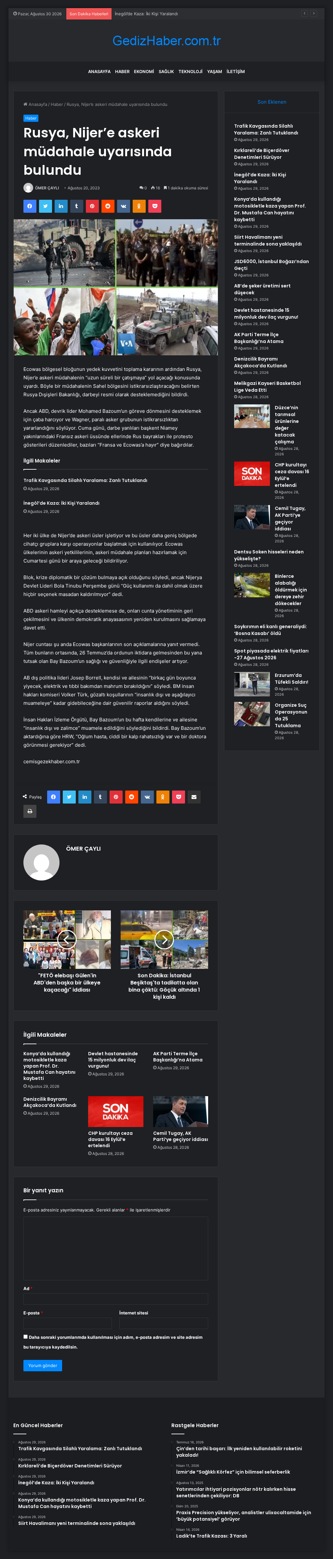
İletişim (236, 71)
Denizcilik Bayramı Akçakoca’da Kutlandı (49, 1102)
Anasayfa (99, 71)
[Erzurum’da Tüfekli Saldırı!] (252, 684)
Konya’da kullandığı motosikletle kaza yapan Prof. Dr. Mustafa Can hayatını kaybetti (49, 1066)
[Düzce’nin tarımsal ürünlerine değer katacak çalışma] (252, 416)
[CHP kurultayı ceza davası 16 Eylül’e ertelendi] (115, 1111)
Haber (122, 71)
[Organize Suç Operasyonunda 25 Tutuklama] (252, 714)
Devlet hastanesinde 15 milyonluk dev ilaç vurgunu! (113, 1059)
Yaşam (214, 71)
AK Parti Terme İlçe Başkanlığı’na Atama (178, 1056)
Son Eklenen (272, 102)
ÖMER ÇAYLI (47, 187)
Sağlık (166, 71)
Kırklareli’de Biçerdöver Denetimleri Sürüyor (261, 153)
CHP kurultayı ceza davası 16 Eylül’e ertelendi (110, 1139)
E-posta (33, 1312)
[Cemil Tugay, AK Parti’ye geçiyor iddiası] (180, 1111)
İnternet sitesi (133, 1312)
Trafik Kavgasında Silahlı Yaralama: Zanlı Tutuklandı (85, 480)
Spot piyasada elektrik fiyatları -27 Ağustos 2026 (271, 654)
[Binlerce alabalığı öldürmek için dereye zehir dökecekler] (252, 585)
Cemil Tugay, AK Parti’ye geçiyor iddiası (180, 1136)
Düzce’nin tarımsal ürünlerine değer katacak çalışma (287, 424)
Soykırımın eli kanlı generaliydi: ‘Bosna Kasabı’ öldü (270, 630)
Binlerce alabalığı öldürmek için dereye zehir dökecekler (291, 590)
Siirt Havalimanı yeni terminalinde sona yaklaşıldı (268, 240)
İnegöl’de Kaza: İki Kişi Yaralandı (146, 13)
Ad (28, 1288)
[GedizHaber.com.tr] (166, 41)
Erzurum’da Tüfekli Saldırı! (291, 678)
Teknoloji (191, 71)
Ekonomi (144, 71)
